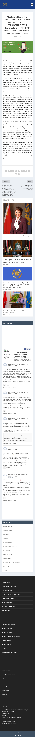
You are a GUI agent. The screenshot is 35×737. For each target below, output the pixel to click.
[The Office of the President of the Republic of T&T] (7, 354)
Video (7, 498)
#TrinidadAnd (14, 496)
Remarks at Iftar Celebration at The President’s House (14, 311)
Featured (6, 534)
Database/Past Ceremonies (9, 652)
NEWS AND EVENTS (7, 666)
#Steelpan (6, 496)
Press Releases (6, 670)
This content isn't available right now (15, 435)
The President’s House (8, 598)
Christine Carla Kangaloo (9, 586)
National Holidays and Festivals (11, 636)
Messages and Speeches (10, 546)
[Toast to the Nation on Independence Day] (17, 218)
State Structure (6, 640)
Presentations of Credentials (11, 562)
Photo (8, 385)
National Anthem (7, 628)
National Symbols (7, 632)
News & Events (7, 554)
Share (14, 387)
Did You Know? (6, 610)
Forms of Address (7, 602)
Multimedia (6, 550)
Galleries (5, 538)
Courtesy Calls (7, 530)
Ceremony (5, 648)
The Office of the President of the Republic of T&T (17, 364)
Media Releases (7, 542)
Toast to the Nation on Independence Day (16, 236)
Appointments (7, 526)
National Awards (6, 644)
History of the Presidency (9, 606)
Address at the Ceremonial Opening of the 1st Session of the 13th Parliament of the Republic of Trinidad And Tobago (17, 261)
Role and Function (7, 590)
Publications (6, 566)
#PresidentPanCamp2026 (21, 494)
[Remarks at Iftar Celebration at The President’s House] (17, 299)
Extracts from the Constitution (11, 594)
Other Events (7, 558)
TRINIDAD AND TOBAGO (8, 624)
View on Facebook (7, 387)
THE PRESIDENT (6, 582)
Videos (5, 570)
